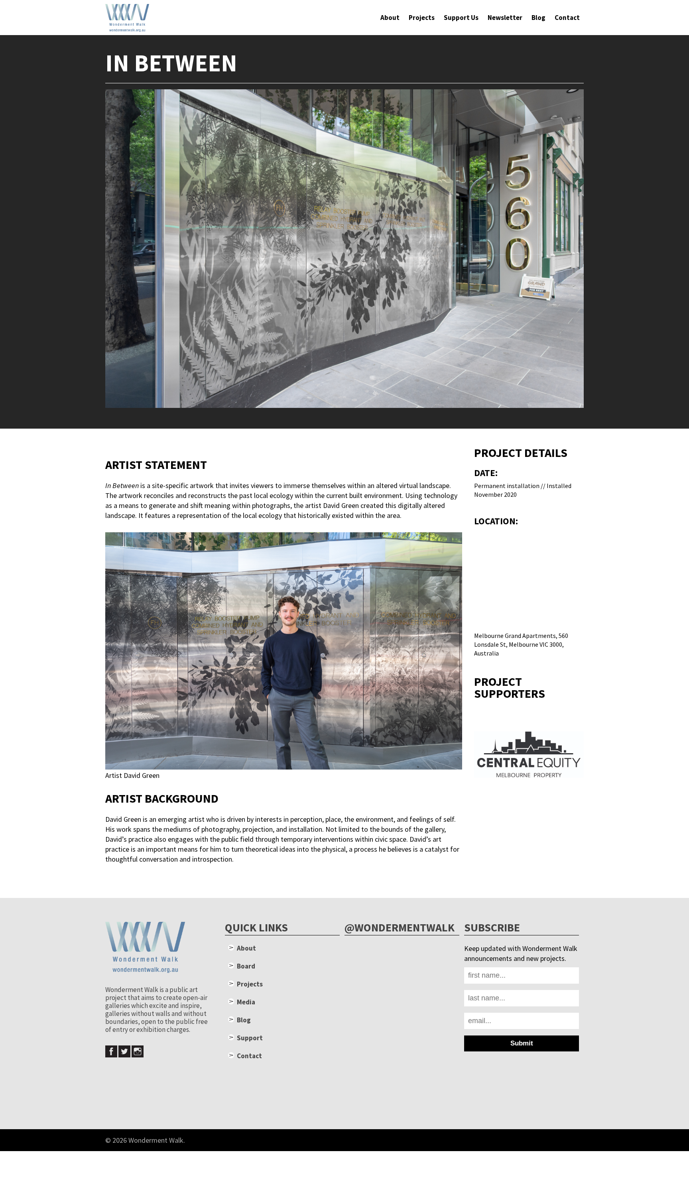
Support (250, 1037)
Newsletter (505, 17)
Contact (567, 17)
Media (246, 1002)
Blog (538, 17)
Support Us (461, 17)
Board (246, 966)
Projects (422, 17)
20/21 (575, 1140)
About (390, 17)
